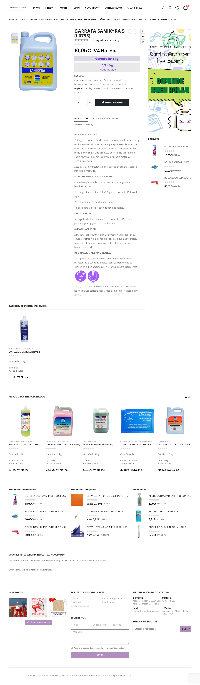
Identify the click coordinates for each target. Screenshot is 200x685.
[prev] (130, 31)
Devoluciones (108, 602)
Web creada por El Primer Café (116, 675)
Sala (124, 84)
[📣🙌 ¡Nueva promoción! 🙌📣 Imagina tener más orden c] (38, 607)
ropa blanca (116, 88)
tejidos (77, 92)
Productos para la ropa (110, 84)
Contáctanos (113, 7)
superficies (133, 88)
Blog (77, 7)
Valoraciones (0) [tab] (83, 124)
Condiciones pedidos (112, 598)
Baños (88, 80)
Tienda (49, 7)
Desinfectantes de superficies (112, 80)
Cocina (95, 80)
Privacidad (76, 602)
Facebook (142, 31)
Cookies (74, 598)
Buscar (186, 628)
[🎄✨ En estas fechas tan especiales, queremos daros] (18, 607)
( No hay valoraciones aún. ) (105, 40)
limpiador (105, 88)
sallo (124, 88)
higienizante (94, 88)
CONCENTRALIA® (52, 442)
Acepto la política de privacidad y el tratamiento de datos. (99, 648)
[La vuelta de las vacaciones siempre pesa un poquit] (58, 607)
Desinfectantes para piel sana (110, 442)
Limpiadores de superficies (86, 84)
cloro (86, 88)
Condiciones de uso (80, 606)
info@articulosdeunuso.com (146, 610)
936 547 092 (136, 7)
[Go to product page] (24, 329)
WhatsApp (142, 41)
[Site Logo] (17, 7)
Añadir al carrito (112, 102)
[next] (135, 31)
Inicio (36, 7)
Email (142, 36)
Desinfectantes (21, 349)
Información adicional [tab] (106, 118)
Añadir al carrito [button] (35, 318)
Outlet (64, 7)
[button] (163, 8)
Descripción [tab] (81, 118)
